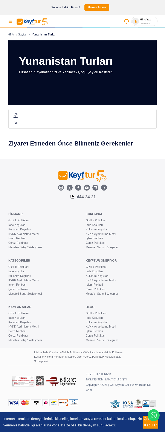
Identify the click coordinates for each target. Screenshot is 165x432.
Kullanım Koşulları (19, 229)
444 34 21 (86, 197)
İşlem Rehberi (17, 238)
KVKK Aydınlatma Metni (23, 234)
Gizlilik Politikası (18, 220)
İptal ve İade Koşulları (46, 352)
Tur (15, 122)
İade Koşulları (17, 225)
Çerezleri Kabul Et (151, 422)
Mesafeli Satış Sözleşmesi (25, 247)
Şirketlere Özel (73, 356)
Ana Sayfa (18, 34)
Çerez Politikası (18, 242)
